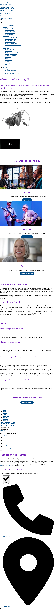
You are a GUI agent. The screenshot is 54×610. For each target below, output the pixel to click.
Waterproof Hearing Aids (11, 55)
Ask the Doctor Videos (11, 70)
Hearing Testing (9, 28)
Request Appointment (27, 402)
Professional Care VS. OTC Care (13, 45)
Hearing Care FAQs (10, 72)
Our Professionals (9, 25)
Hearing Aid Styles (10, 49)
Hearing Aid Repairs (10, 31)
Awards (7, 64)
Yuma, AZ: (2, 7)
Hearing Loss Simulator (11, 43)
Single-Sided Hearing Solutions (13, 52)
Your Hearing (6, 36)
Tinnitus (7, 46)
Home (4, 22)
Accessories (8, 57)
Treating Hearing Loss (10, 39)
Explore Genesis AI (27, 237)
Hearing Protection (10, 33)
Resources (5, 67)
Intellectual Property (8, 448)
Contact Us (5, 75)
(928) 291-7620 (9, 7)
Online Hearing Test (10, 42)
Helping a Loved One (10, 40)
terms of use (7, 465)
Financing (7, 63)
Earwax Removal (9, 34)
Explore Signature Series (27, 273)
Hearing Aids (6, 48)
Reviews (5, 66)
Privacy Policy (6, 439)
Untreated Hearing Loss (11, 37)
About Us (5, 24)
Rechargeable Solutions (11, 54)
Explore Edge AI (27, 200)
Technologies (8, 51)
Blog (6, 69)
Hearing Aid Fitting (10, 30)
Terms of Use (6, 442)
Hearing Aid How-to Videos (12, 73)
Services (5, 27)
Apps (6, 58)
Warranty (7, 61)
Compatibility (8, 60)
